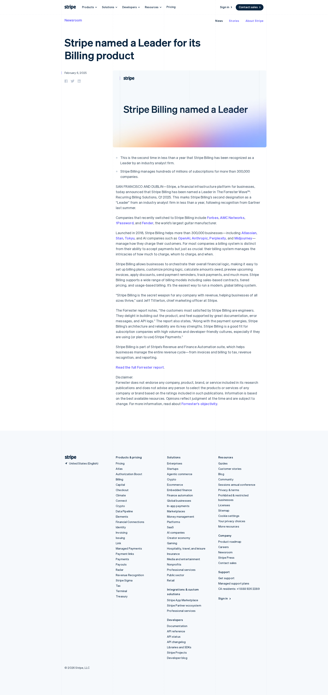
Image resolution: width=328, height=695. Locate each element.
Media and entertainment (183, 559)
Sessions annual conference (236, 484)
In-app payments (178, 506)
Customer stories (229, 469)
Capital (120, 484)
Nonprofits (174, 564)
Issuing (120, 538)
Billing (119, 479)
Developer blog (177, 658)
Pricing (171, 7)
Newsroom (73, 20)
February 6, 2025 (76, 73)
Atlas (119, 469)
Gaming (172, 543)
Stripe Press (226, 557)
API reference (176, 631)
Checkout (122, 490)
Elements (122, 516)
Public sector (175, 575)
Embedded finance (179, 490)
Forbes (212, 217)
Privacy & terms (228, 490)
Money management (180, 516)
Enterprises (174, 463)
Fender (147, 223)
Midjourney (243, 238)
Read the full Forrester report (140, 367)
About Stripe (254, 21)
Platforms (173, 522)
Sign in (224, 7)
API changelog (176, 642)
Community (225, 479)
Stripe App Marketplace (182, 600)
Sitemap (223, 510)
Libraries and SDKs (179, 647)
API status (174, 636)
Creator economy (178, 538)
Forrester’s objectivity (199, 403)
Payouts (121, 564)
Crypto (120, 506)
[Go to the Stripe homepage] (69, 457)
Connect (121, 500)
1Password (125, 223)
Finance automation (180, 495)
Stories (234, 21)
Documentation (177, 626)
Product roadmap (229, 541)
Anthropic (200, 238)
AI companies (176, 532)
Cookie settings (228, 516)
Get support (226, 578)
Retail (170, 580)
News (219, 21)
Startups (173, 469)
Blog (221, 474)
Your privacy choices (231, 521)
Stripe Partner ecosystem (184, 605)
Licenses (224, 505)
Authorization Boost (129, 474)
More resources (228, 526)
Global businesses (179, 500)
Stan (119, 238)
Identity (121, 527)
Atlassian (249, 233)
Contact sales (248, 7)
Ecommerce (175, 484)
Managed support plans (233, 583)
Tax (118, 586)
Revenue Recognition (130, 575)
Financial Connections (130, 522)
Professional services (181, 570)
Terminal (121, 591)
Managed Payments (129, 548)
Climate (121, 495)
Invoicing (121, 532)
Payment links (125, 554)
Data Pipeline (124, 511)
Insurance (173, 554)
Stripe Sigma (124, 580)
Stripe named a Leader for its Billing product (133, 49)
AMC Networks (232, 217)
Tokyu (130, 238)
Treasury (122, 596)
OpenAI (184, 238)
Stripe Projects (177, 652)
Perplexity (217, 238)
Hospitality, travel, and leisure (186, 548)
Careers (223, 547)
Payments (122, 559)
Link (118, 543)
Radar (119, 570)
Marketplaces (176, 511)
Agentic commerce (179, 474)
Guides (223, 463)
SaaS (170, 527)
